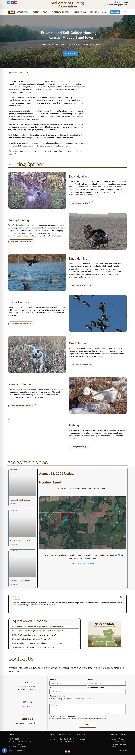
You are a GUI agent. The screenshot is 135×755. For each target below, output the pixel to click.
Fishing (93, 12)
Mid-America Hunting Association (67, 4)
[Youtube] (15, 2)
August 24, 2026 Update (20, 540)
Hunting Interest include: (59, 696)
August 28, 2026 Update (57, 474)
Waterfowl (68, 699)
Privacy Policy (122, 751)
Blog (104, 12)
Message (53, 702)
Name (52, 679)
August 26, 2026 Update (20, 500)
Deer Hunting (22, 12)
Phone (52, 688)
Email (90, 679)
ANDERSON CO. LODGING (83, 563)
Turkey (60, 699)
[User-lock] (8, 2)
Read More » (14, 504)
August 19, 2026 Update (20, 581)
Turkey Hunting (40, 12)
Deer (53, 699)
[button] (11, 604)
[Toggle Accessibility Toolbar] (4, 750)
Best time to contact (96, 688)
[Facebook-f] (12, 2)
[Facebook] (66, 751)
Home (11, 12)
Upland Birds (80, 12)
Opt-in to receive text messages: (62, 716)
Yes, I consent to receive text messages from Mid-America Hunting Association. (79, 719)
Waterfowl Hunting (61, 12)
